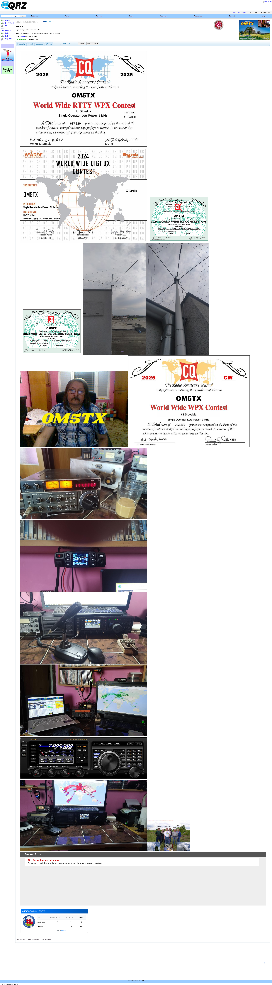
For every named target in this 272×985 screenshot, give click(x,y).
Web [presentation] (49, 44)
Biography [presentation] (21, 44)
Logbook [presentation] (39, 44)
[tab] (21, 44)
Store (131, 16)
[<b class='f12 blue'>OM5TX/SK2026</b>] (254, 39)
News (67, 16)
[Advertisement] (139, 963)
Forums (99, 16)
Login (264, 16)
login (235, 12)
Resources (198, 16)
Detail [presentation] (30, 44)
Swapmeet (163, 16)
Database (34, 16)
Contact (232, 16)
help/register (243, 12)
